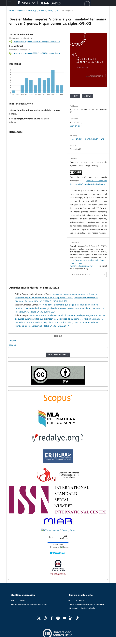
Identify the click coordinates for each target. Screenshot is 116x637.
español (12, 345)
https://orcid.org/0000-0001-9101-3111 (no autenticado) (37, 41)
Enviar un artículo (58, 354)
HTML (88, 96)
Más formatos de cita (81, 274)
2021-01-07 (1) (76, 126)
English (12, 340)
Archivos (20, 10)
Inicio (11, 10)
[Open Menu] (9, 3)
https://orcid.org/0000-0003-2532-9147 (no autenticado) (37, 53)
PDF (76, 96)
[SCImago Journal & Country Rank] (58, 530)
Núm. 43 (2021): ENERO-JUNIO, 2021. (43, 10)
